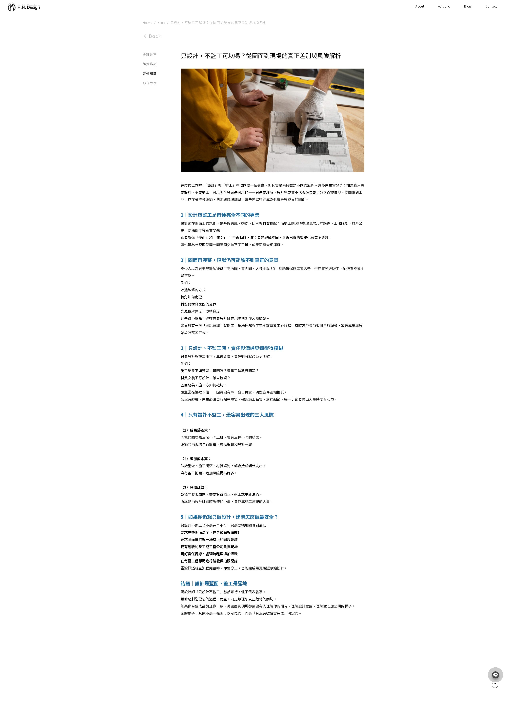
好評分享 (150, 52)
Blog (161, 21)
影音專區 (150, 81)
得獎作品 (150, 62)
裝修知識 (150, 71)
